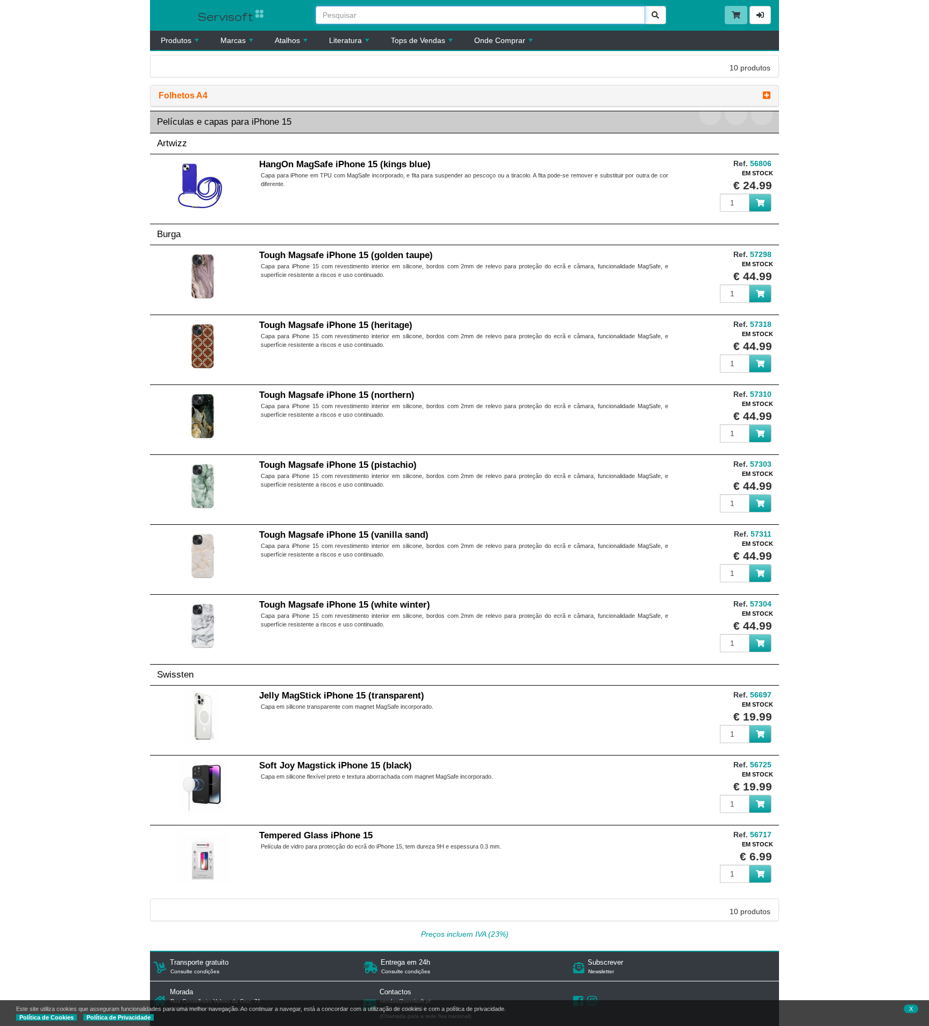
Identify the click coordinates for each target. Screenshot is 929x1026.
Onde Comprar (499, 40)
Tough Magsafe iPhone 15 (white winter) (344, 605)
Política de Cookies (46, 1017)
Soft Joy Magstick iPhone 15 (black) (335, 765)
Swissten (175, 674)
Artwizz (172, 143)
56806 (760, 163)
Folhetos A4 (183, 95)
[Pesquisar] (655, 15)
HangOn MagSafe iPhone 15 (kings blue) (345, 164)
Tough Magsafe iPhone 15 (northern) (337, 395)
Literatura (345, 40)
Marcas (233, 40)
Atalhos (287, 40)
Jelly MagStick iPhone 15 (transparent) (341, 695)
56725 (760, 764)
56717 (760, 834)
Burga (169, 234)
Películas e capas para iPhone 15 (224, 122)
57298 (760, 254)
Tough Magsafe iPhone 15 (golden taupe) (346, 255)
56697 (760, 694)
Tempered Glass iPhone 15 (316, 835)
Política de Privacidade (118, 1017)
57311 (761, 534)
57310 (760, 394)
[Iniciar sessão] (760, 15)
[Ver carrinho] (736, 15)
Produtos (176, 40)
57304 (760, 604)
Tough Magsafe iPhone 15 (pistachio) (338, 465)
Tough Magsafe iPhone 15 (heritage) (335, 325)
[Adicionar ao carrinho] (760, 203)
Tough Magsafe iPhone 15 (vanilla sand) (343, 535)
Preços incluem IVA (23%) (465, 934)
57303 (760, 464)
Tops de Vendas (418, 40)
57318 (760, 324)
